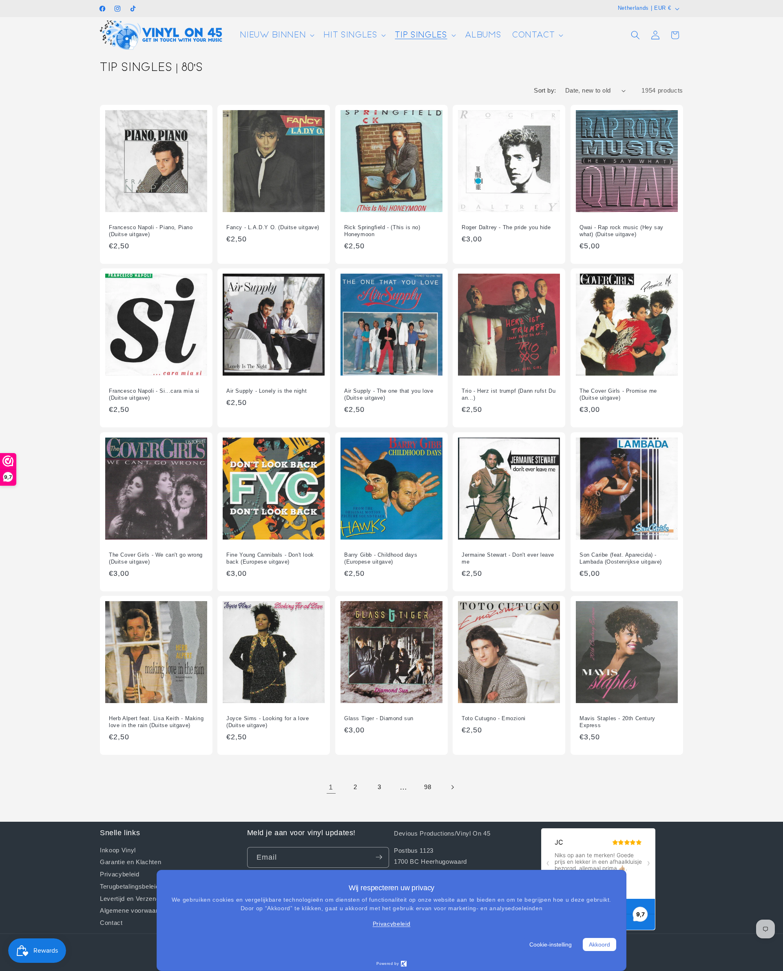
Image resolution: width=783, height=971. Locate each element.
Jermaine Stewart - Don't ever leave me (508, 558)
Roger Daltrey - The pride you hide (506, 227)
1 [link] (331, 787)
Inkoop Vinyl (118, 850)
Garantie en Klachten (130, 861)
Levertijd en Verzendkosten (139, 898)
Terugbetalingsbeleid (129, 886)
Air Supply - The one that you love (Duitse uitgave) (388, 394)
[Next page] (452, 787)
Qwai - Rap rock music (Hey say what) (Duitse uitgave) (622, 230)
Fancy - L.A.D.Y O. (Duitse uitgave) (272, 227)
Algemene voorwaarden (134, 910)
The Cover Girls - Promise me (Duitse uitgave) (618, 394)
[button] (276, 35)
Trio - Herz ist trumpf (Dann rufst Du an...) (508, 394)
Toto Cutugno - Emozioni (494, 718)
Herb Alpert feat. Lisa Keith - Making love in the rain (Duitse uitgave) (156, 721)
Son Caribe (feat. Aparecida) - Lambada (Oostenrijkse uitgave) (621, 558)
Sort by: (545, 90)
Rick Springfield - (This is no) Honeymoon (382, 230)
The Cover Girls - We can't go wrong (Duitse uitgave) (156, 558)
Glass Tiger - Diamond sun (379, 718)
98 (427, 786)
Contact (111, 922)
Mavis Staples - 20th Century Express (617, 721)
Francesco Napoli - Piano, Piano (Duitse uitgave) (151, 230)
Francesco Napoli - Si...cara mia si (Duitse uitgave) (154, 394)
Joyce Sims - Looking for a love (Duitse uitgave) (267, 721)
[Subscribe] (379, 857)
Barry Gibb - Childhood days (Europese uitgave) (380, 558)
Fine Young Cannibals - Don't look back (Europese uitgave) (270, 558)
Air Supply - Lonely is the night (266, 391)
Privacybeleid (119, 873)
